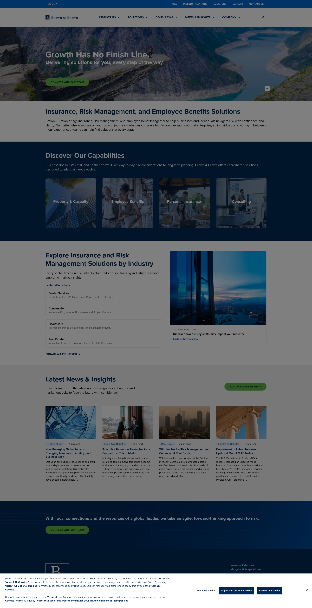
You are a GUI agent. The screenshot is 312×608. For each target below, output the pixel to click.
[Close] (306, 590)
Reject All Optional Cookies (236, 590)
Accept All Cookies (269, 590)
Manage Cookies (206, 590)
